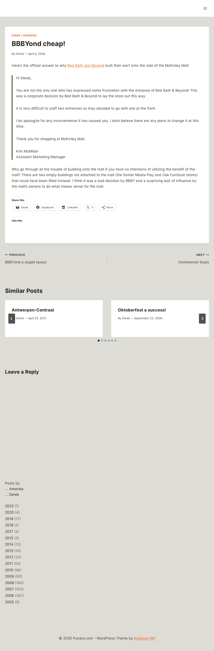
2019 (9, 519)
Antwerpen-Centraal (33, 310)
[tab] (99, 341)
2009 (9, 576)
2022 (9, 506)
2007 (9, 589)
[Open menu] (205, 8)
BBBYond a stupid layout (25, 258)
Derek (16, 35)
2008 (9, 583)
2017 (9, 531)
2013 (9, 551)
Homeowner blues (193, 258)
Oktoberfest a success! (142, 310)
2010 (9, 570)
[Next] (202, 319)
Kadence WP (144, 638)
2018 (9, 525)
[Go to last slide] (11, 319)
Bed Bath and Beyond (86, 65)
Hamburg (30, 35)
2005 (9, 602)
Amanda (16, 489)
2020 (9, 512)
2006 (9, 595)
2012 (9, 557)
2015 (9, 538)
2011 (9, 563)
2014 (9, 544)
